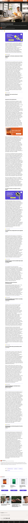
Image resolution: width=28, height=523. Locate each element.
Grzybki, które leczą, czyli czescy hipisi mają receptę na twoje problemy (14, 261)
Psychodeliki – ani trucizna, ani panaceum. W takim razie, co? (14, 56)
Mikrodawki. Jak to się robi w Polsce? (11, 94)
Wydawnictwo (9, 522)
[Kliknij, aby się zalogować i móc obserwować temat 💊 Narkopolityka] (12, 468)
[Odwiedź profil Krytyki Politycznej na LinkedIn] (9, 518)
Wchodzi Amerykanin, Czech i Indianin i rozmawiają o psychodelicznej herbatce (13, 299)
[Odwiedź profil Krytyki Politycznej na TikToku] (6, 518)
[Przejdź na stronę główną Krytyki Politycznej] (4, 512)
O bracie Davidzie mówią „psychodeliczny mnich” (13, 346)
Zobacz (4, 490)
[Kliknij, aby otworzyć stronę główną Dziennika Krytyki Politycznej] (14, 522)
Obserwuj (19, 522)
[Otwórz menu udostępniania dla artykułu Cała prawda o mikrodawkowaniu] (2, 30)
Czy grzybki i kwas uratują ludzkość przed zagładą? (14, 230)
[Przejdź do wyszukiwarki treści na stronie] (24, 2)
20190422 (9, 470)
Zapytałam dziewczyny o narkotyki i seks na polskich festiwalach (12, 386)
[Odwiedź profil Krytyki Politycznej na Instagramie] (5, 518)
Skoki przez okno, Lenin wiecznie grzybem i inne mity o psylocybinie (14, 426)
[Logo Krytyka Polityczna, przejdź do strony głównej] (4, 2)
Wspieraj (3, 522)
